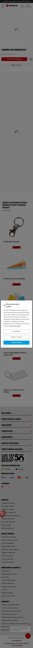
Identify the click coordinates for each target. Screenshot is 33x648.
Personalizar (16, 331)
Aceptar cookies (16, 342)
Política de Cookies (15, 326)
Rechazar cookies (16, 337)
